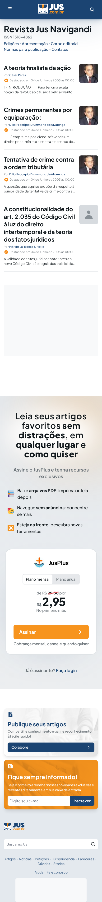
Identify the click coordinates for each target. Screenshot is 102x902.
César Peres (17, 75)
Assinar (27, 632)
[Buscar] (93, 844)
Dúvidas (44, 863)
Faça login (66, 670)
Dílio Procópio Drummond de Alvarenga (37, 124)
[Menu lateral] (10, 8)
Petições (42, 858)
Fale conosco (57, 872)
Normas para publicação (26, 49)
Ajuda (39, 872)
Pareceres (86, 858)
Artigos (10, 858)
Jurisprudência (63, 858)
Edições (11, 43)
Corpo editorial (64, 43)
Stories (59, 863)
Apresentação (35, 43)
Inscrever (82, 800)
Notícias (25, 858)
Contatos (59, 49)
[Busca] (92, 9)
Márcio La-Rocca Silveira (26, 246)
